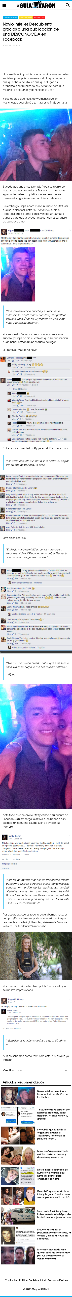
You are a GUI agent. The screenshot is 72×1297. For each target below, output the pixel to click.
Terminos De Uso (58, 1280)
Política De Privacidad (32, 1280)
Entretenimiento (10, 17)
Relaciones (39, 17)
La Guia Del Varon (36, 4)
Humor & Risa (26, 17)
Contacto (11, 1280)
